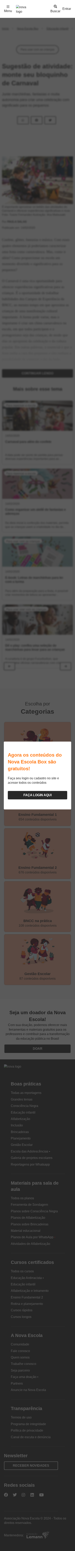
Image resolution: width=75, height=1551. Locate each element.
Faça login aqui (37, 795)
